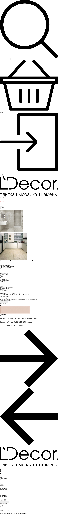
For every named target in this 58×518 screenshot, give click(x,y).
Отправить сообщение (4, 501)
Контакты (1, 484)
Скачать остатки (3, 283)
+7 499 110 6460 (3, 196)
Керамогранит (15, 232)
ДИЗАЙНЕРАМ (2, 281)
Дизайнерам (2, 481)
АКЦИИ (3, 201)
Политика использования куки (22, 513)
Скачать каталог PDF (4, 303)
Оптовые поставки (3, 480)
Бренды (1, 483)
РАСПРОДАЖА (4, 200)
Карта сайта (2, 485)
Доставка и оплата (3, 478)
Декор (1, 208)
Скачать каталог (3, 467)
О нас (1, 275)
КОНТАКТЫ (2, 282)
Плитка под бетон (7, 260)
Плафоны (2, 205)
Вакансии (2, 276)
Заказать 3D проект (4, 302)
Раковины (2, 207)
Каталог (1, 202)
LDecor (1, 506)
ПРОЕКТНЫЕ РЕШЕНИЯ (4, 280)
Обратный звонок (3, 503)
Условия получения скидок (5, 300)
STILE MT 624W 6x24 (4, 446)
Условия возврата (3, 479)
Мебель (1, 206)
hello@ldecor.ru (3, 500)
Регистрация (2, 174)
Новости (1, 277)
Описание (2, 315)
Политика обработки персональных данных (8, 513)
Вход (1, 171)
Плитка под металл (28, 260)
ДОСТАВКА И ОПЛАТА (4, 279)
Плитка (1, 203)
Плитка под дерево (14, 260)
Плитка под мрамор (36, 260)
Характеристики (3, 314)
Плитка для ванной (22, 232)
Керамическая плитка (9, 232)
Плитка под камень (21, 260)
